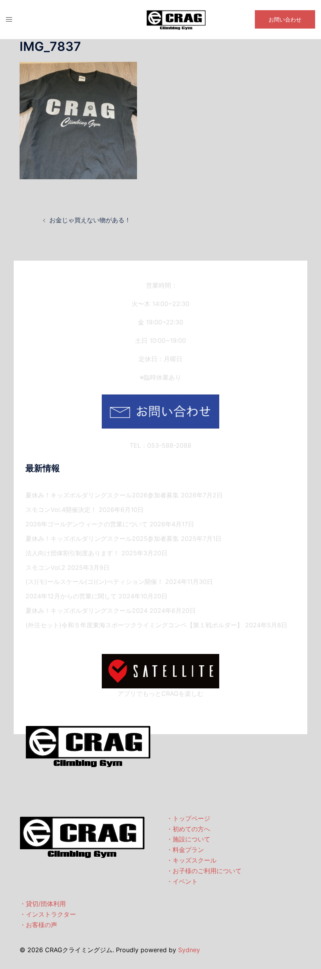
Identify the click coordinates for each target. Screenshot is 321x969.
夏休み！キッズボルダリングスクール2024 (86, 610)
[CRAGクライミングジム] (176, 19)
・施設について (188, 839)
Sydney (189, 950)
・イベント (182, 881)
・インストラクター (48, 914)
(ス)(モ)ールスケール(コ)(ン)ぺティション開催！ (94, 581)
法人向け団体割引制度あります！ (72, 553)
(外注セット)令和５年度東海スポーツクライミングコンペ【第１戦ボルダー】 (134, 625)
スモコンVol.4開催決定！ (61, 509)
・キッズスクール (191, 860)
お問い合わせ (285, 19)
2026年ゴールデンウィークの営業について (86, 524)
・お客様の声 (38, 925)
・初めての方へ (188, 829)
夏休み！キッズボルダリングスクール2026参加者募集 (102, 495)
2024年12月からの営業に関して (71, 596)
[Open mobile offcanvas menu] (9, 19)
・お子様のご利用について (204, 871)
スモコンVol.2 (45, 567)
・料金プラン (185, 850)
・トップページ (188, 818)
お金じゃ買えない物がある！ (90, 220)
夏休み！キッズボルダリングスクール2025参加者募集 (102, 538)
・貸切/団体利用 (43, 904)
